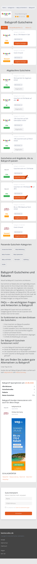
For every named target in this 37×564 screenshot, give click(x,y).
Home (4, 7)
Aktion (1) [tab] (28, 28)
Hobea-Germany (21, 372)
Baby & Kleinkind (22, 7)
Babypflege (5, 479)
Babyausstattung (13, 477)
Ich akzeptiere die (18, 507)
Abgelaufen (18, 89)
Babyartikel (5, 477)
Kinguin (3, 550)
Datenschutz (4, 543)
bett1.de (3, 553)
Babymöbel (29, 477)
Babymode (22, 477)
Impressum (4, 546)
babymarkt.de (8, 372)
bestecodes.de (7, 533)
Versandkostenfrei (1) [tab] (15, 28)
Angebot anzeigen (20, 43)
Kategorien (11, 7)
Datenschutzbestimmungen (23, 507)
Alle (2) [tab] (4, 28)
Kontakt (3, 540)
